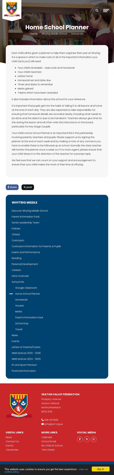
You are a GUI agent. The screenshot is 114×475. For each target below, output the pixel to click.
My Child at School (52, 445)
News (15, 335)
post (29, 187)
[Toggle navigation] (106, 10)
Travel (18, 329)
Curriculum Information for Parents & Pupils (36, 246)
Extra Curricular (20, 276)
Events (15, 341)
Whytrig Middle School (54, 33)
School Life (77, 33)
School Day (21, 323)
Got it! (100, 469)
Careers (16, 270)
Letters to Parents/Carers (26, 347)
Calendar (46, 437)
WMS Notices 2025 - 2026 (26, 353)
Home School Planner (27, 293)
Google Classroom (26, 288)
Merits (18, 311)
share (13, 187)
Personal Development (25, 264)
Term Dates (48, 449)
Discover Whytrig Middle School (30, 210)
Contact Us (12, 441)
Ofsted (16, 234)
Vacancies (12, 449)
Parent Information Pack (25, 216)
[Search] (97, 10)
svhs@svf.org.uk (53, 424)
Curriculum (18, 240)
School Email (48, 441)
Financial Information (24, 371)
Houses (19, 305)
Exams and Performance (26, 252)
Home (34, 33)
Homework (21, 299)
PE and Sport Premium (24, 365)
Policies (16, 228)
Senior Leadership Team (25, 222)
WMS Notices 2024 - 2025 (26, 359)
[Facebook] (80, 439)
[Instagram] (93, 439)
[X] (87, 439)
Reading (16, 258)
